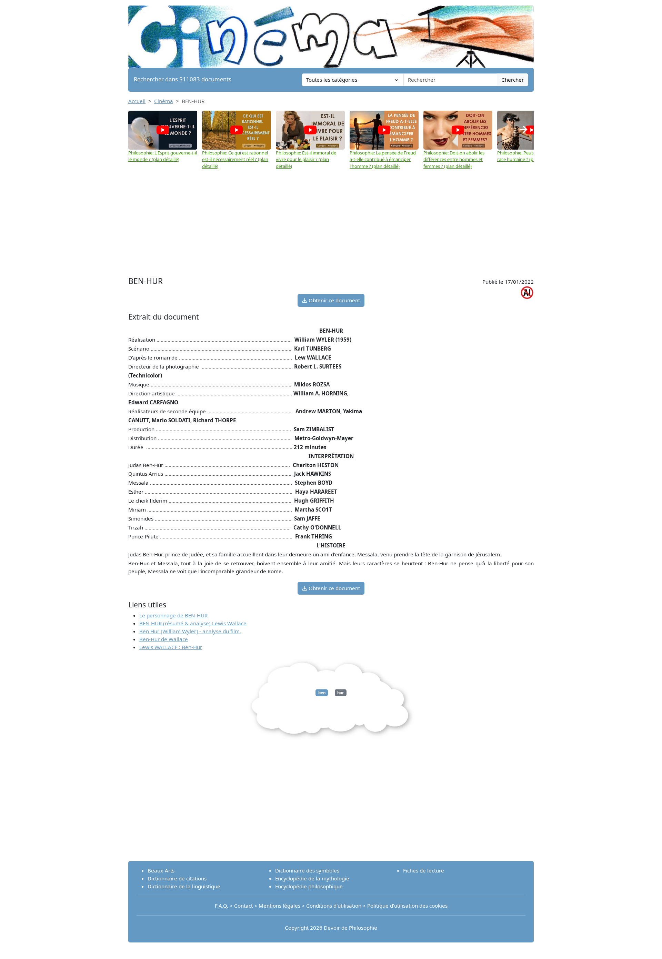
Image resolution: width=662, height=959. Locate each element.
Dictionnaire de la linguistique (184, 886)
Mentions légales (279, 905)
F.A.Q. (221, 905)
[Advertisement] (331, 223)
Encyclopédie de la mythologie (312, 878)
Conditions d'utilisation (333, 905)
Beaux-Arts (161, 870)
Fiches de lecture (423, 870)
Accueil (137, 101)
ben (321, 692)
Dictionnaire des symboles (307, 870)
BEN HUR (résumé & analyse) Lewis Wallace (193, 623)
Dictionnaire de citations (177, 878)
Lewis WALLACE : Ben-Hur (170, 647)
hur (340, 692)
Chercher (512, 79)
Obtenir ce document (333, 300)
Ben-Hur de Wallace (163, 639)
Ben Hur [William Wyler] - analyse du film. (190, 631)
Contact (243, 905)
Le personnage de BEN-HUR (173, 615)
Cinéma (163, 101)
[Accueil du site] (331, 33)
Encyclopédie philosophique (309, 886)
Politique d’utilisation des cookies (407, 905)
